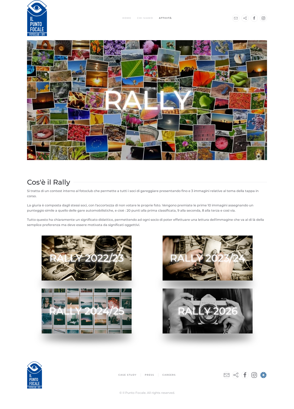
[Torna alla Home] (37, 18)
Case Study (127, 374)
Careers (169, 374)
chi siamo (145, 18)
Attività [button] (165, 18)
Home (126, 18)
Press (149, 374)
